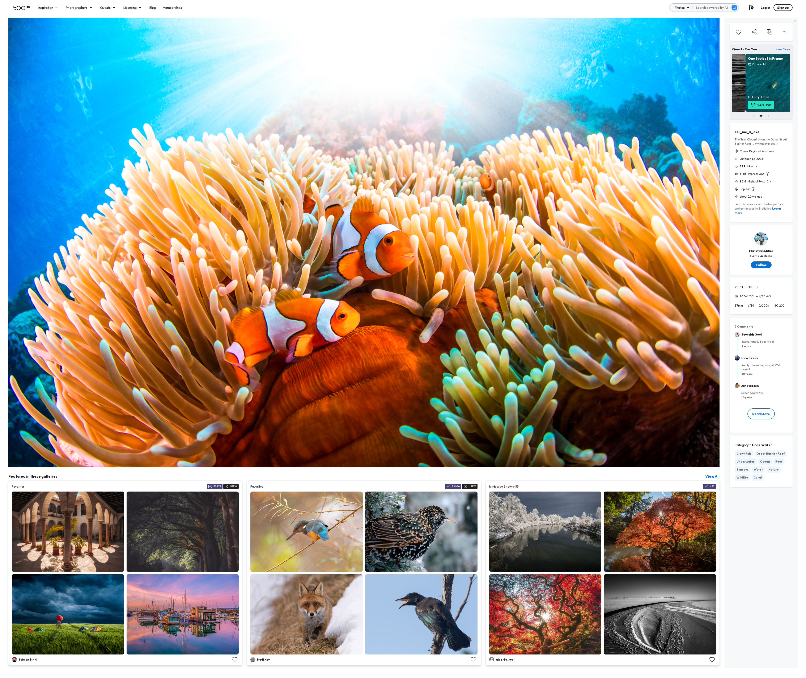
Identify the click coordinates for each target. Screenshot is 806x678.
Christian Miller (761, 251)
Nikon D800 (747, 287)
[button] (734, 7)
